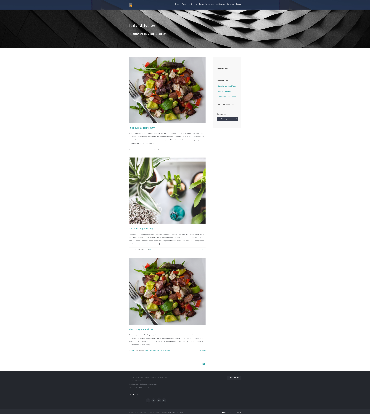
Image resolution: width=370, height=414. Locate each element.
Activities (147, 149)
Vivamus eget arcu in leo (141, 329)
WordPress (171, 412)
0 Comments (163, 149)
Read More (202, 149)
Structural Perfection (225, 91)
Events (152, 149)
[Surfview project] (217, 73)
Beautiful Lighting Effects (227, 86)
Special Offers (152, 350)
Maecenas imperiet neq (141, 228)
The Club (159, 350)
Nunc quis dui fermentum (142, 128)
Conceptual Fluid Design (227, 97)
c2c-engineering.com (141, 387)
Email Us (238, 412)
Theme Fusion (179, 412)
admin (132, 149)
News (156, 149)
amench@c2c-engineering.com (145, 384)
